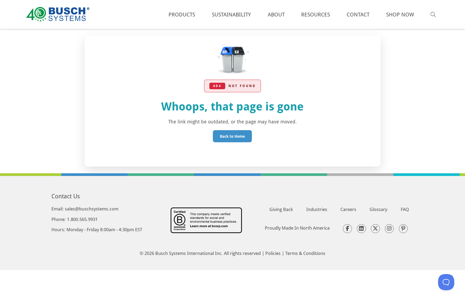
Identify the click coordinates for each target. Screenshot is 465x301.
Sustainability (231, 14)
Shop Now (400, 14)
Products (181, 14)
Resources (315, 14)
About (276, 14)
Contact (358, 14)
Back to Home (232, 136)
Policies (273, 253)
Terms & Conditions (305, 253)
